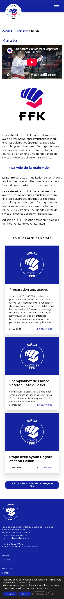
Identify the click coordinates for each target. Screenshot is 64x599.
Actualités (7, 560)
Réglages (40, 594)
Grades (5, 573)
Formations (8, 569)
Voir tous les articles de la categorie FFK (32, 485)
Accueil (7, 31)
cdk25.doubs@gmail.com (24, 547)
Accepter (10, 594)
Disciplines (21, 31)
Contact (6, 555)
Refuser (24, 594)
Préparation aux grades (28, 289)
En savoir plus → (46, 328)
